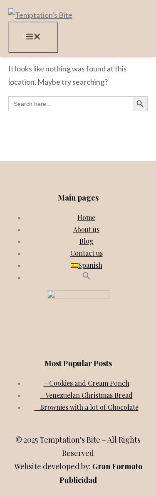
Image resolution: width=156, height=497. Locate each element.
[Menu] (33, 37)
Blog (86, 241)
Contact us (86, 253)
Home (86, 217)
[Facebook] (77, 341)
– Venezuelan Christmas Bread (86, 395)
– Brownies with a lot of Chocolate (87, 407)
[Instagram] (58, 341)
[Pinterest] (95, 341)
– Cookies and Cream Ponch (86, 383)
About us (86, 229)
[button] (86, 277)
